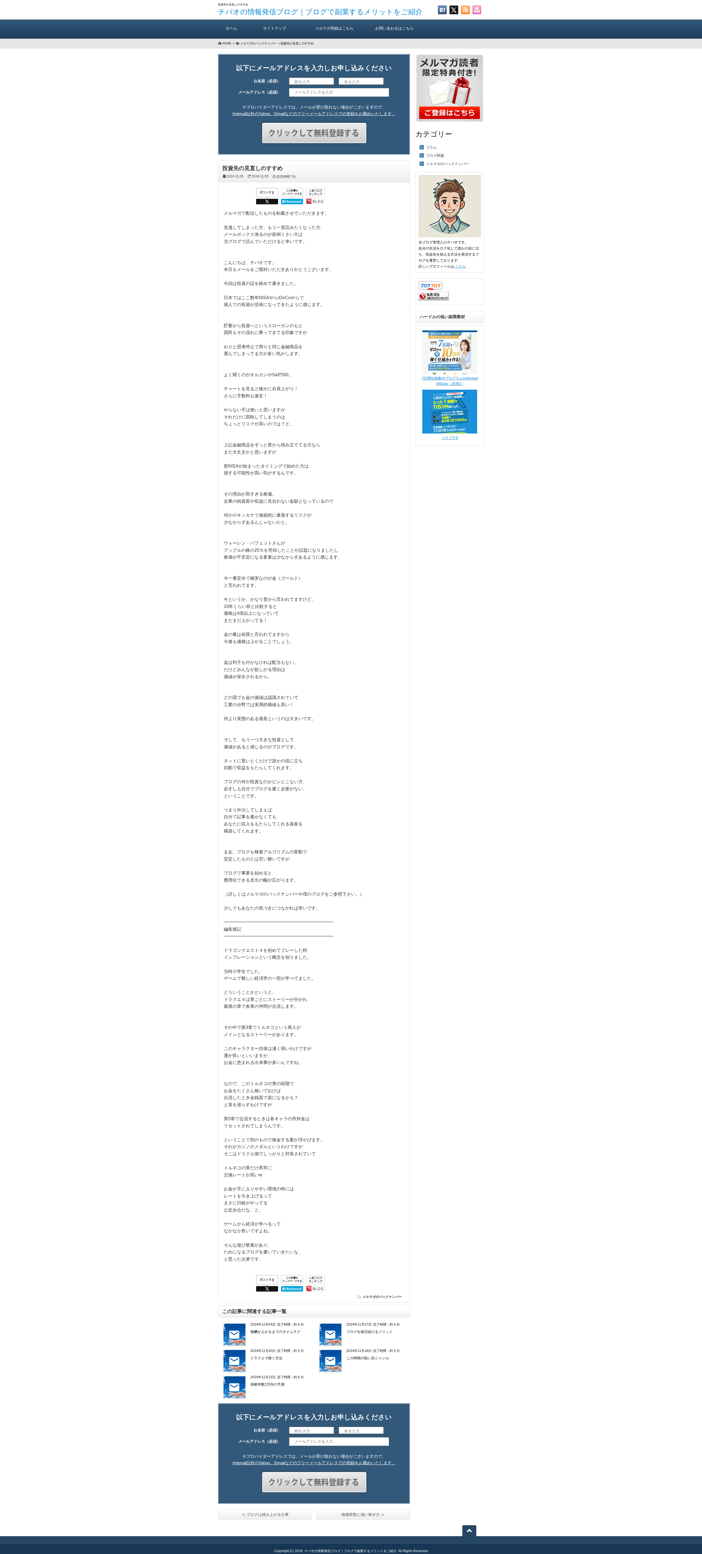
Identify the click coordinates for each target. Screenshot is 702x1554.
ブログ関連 (435, 156)
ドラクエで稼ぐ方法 (266, 1358)
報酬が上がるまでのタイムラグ (275, 1332)
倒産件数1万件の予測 (267, 1384)
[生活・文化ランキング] (433, 299)
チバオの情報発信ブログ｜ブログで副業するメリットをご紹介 (320, 12)
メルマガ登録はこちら (334, 28)
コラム (431, 147)
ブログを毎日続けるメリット (369, 1332)
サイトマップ (274, 28)
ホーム (231, 28)
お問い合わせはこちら (394, 28)
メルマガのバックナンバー (382, 1297)
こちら (460, 266)
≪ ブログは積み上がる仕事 (265, 1514)
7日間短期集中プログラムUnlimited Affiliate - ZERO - (450, 381)
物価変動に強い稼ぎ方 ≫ (363, 1514)
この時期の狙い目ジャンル (367, 1358)
